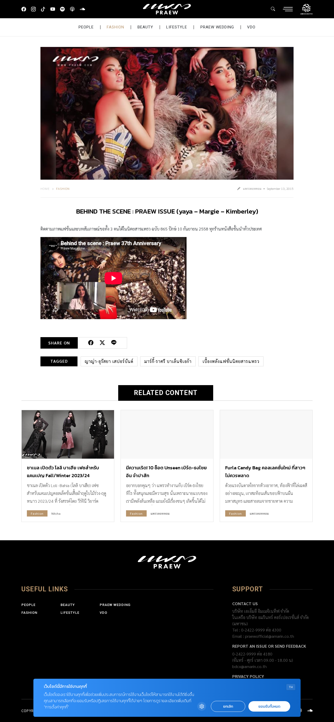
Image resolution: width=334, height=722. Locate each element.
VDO (251, 27)
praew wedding (217, 27)
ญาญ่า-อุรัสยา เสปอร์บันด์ (109, 361)
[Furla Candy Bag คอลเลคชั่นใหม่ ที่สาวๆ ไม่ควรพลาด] (266, 434)
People (86, 27)
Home (45, 188)
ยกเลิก (228, 706)
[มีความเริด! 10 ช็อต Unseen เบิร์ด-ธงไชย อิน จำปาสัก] (167, 434)
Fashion (115, 27)
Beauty (145, 27)
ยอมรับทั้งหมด (269, 706)
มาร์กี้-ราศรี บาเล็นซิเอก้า (168, 361)
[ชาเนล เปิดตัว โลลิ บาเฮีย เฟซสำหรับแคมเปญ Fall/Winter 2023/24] (68, 434)
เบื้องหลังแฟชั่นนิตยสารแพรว (230, 361)
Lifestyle (176, 27)
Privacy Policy (248, 676)
